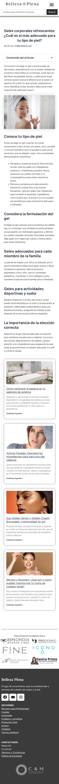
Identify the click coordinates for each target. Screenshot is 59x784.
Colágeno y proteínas (11, 719)
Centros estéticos (10, 732)
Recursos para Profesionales (15, 708)
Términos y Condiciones (13, 752)
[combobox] (23, 12)
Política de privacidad (11, 756)
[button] (51, 4)
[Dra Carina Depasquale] (15, 660)
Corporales (6, 715)
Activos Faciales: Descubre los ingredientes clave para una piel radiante (25, 457)
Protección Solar (9, 722)
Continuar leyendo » (14, 413)
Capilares (5, 729)
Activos (5, 725)
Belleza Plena (12, 679)
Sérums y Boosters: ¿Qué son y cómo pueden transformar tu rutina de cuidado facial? (29, 583)
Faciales (5, 712)
